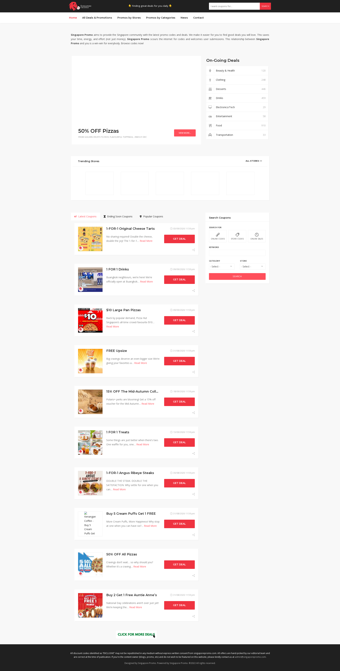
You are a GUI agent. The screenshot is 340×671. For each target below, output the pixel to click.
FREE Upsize (116, 351)
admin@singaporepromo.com (250, 656)
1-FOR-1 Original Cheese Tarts (130, 228)
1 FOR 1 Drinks (117, 269)
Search (265, 6)
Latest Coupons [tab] (87, 216)
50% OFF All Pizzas (121, 554)
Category (214, 260)
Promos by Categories (160, 17)
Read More (146, 240)
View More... (185, 133)
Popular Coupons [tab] (152, 216)
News (184, 17)
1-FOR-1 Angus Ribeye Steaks (130, 473)
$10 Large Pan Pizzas (123, 310)
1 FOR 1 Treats (117, 432)
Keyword (214, 247)
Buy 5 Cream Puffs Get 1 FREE (131, 513)
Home (73, 17)
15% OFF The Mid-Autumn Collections (137, 391)
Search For (215, 227)
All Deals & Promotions (97, 17)
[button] (76, 91)
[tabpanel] (136, 425)
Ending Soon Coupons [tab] (119, 216)
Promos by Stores (129, 17)
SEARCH (237, 276)
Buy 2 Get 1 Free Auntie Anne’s (131, 595)
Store (243, 260)
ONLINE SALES (256, 239)
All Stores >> (254, 161)
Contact (198, 17)
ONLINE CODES (218, 239)
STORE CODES (237, 239)
